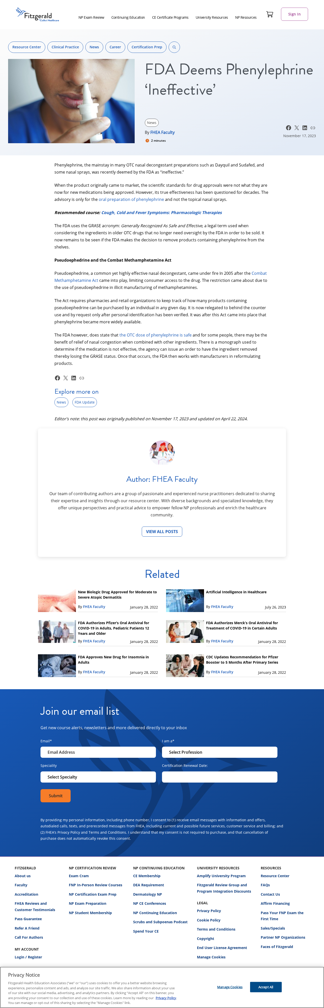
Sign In (294, 14)
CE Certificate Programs (170, 17)
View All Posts (162, 531)
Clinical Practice (65, 47)
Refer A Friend (27, 928)
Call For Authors (29, 937)
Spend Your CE (146, 931)
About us (23, 875)
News (94, 47)
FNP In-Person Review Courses (95, 885)
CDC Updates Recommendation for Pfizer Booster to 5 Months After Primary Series (242, 660)
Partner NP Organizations (283, 937)
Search (174, 47)
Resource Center (26, 47)
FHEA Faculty (162, 132)
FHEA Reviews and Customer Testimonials (35, 906)
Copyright (205, 938)
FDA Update (85, 402)
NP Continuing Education (155, 912)
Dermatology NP (147, 894)
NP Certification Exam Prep (92, 894)
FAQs (265, 885)
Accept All (265, 986)
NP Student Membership (90, 912)
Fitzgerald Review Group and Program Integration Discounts (224, 888)
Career (115, 47)
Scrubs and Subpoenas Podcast (160, 921)
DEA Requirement (148, 885)
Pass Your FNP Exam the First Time (282, 915)
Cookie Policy (208, 920)
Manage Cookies (211, 957)
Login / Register (28, 957)
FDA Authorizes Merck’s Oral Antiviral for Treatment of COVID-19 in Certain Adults (242, 625)
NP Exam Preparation (87, 903)
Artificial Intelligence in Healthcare (236, 592)
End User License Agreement (222, 947)
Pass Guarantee (28, 918)
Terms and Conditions (216, 929)
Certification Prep (147, 47)
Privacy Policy (209, 910)
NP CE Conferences (149, 903)
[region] (162, 987)
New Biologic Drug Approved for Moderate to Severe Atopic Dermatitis (117, 595)
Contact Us (270, 894)
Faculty (21, 885)
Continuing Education (128, 17)
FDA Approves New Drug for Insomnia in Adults (113, 660)
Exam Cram (79, 875)
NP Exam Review (91, 17)
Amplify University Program (221, 875)
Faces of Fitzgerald (277, 946)
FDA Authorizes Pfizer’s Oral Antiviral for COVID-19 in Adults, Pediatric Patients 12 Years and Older (113, 628)
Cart (270, 14)
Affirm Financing (275, 903)
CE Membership (146, 875)
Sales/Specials (273, 928)
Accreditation (26, 894)
